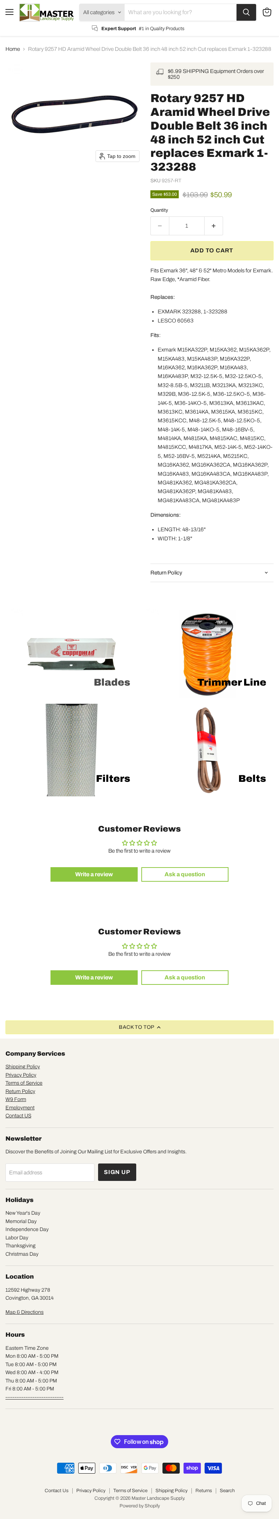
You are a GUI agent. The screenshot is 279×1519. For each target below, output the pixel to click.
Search (227, 1490)
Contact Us (56, 1490)
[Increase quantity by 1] (214, 225)
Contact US (18, 1115)
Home (12, 49)
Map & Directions (24, 1312)
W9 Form (15, 1099)
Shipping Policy (22, 1066)
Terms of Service (24, 1083)
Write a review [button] (94, 874)
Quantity (159, 210)
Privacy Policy (20, 1075)
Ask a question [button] (185, 874)
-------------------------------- (34, 1397)
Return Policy (20, 1091)
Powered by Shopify (140, 1505)
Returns (203, 1490)
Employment (20, 1107)
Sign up (117, 1172)
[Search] (246, 12)
